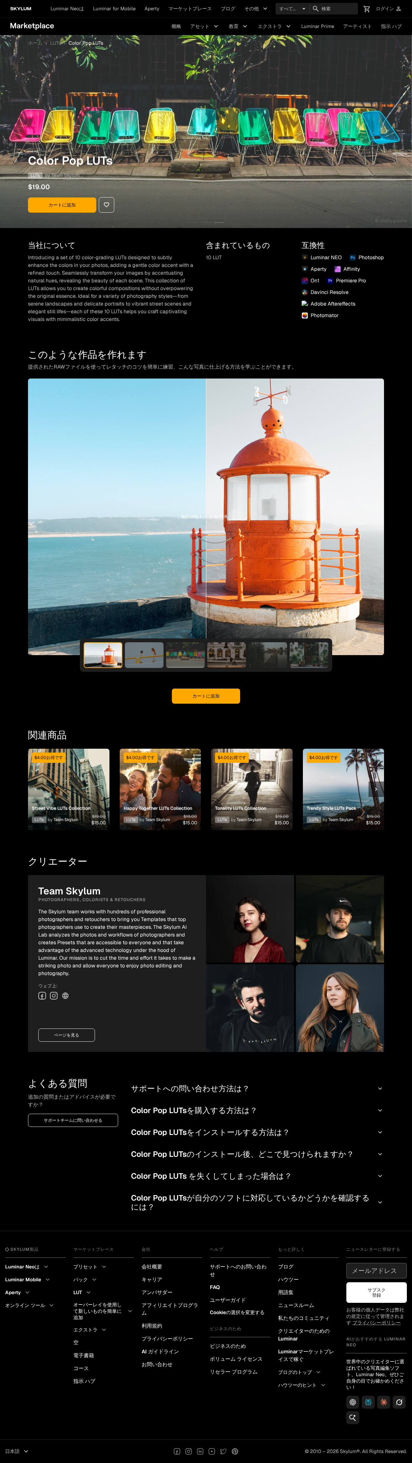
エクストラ (275, 26)
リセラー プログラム (234, 1371)
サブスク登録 (377, 1292)
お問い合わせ (157, 1364)
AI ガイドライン (160, 1351)
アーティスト (357, 26)
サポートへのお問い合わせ (238, 1270)
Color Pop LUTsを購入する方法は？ (257, 1110)
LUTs (55, 43)
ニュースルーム (296, 1305)
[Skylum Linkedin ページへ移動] (200, 1451)
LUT (82, 1292)
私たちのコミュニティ (304, 1318)
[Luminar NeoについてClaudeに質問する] (383, 1402)
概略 (176, 26)
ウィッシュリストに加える (68, 781)
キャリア (152, 1279)
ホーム (35, 43)
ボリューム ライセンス (236, 1359)
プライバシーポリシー (167, 1338)
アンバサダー (157, 1292)
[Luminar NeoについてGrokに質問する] (399, 1402)
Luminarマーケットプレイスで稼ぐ (306, 1355)
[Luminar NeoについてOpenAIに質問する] (352, 1402)
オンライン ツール (30, 1305)
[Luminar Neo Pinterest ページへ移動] (235, 1451)
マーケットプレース (190, 8)
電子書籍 (83, 1355)
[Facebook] (42, 996)
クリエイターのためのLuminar (304, 1335)
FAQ (215, 1287)
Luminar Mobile (28, 1280)
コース (81, 1368)
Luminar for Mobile (114, 8)
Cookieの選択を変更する (237, 1312)
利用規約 (152, 1325)
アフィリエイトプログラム (170, 1309)
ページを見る (66, 1035)
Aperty (152, 8)
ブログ (228, 8)
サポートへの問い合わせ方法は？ (257, 1088)
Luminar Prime (317, 26)
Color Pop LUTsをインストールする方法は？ (257, 1132)
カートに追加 (62, 205)
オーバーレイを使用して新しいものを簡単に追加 (103, 1311)
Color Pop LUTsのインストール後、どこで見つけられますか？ (257, 1154)
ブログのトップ (300, 1372)
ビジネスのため (228, 1346)
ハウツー (288, 1279)
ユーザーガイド (228, 1300)
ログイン (389, 8)
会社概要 (152, 1266)
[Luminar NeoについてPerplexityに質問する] (368, 1402)
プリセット (90, 1267)
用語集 (286, 1292)
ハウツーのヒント (302, 1385)
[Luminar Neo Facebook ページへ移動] (177, 1451)
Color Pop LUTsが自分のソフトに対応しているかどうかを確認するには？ (257, 1202)
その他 (256, 8)
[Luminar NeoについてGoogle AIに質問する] (352, 1417)
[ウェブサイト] (65, 996)
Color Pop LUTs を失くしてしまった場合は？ (257, 1176)
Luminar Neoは (67, 8)
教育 (239, 26)
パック (85, 1280)
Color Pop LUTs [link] (86, 43)
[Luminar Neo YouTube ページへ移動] (212, 1451)
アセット (205, 26)
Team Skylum (66, 175)
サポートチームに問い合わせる (73, 1120)
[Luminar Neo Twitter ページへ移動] (223, 1451)
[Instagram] (54, 996)
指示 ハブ (391, 26)
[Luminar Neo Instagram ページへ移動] (188, 1451)
